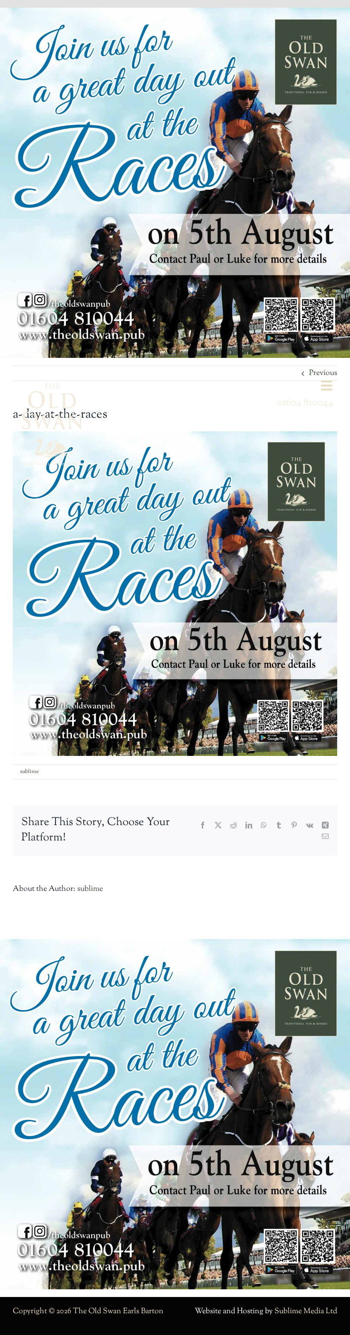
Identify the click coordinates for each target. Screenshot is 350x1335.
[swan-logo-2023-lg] (52, 386)
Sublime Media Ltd (305, 1311)
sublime (29, 772)
